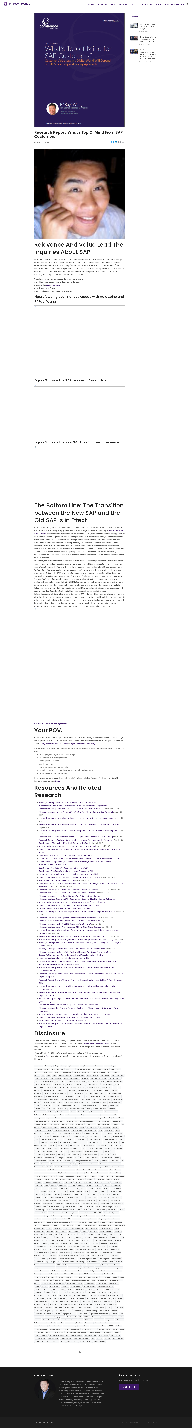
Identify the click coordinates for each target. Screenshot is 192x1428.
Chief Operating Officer (48, 1139)
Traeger (48, 1194)
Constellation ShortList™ (51, 1320)
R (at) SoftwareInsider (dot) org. (84, 744)
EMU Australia (92, 1170)
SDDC (37, 1286)
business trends (92, 1262)
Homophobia (104, 1204)
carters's (96, 1161)
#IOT (37, 1152)
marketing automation (60, 1136)
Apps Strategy (109, 1066)
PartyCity (81, 1185)
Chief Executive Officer (100, 1069)
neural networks (97, 1256)
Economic (97, 1274)
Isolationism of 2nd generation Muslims (62, 1207)
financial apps (99, 1308)
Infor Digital (82, 1222)
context (114, 1311)
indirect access (76, 1335)
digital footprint (89, 1286)
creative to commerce (61, 1130)
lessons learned (90, 1335)
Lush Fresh (71, 1179)
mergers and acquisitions (53, 1182)
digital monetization (42, 1253)
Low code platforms (49, 1256)
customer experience (92, 1115)
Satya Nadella (54, 1124)
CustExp (60, 1115)
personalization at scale (99, 1314)
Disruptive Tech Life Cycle (96, 1081)
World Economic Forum (54, 1096)
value (49, 1298)
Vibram (94, 1194)
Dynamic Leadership (112, 1289)
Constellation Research (58, 1093)
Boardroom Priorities (42, 1069)
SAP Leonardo (118, 1338)
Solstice (79, 1191)
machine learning (94, 1118)
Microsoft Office (72, 1121)
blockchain (62, 1109)
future (56, 1225)
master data (101, 1145)
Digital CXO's (105, 1075)
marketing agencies (42, 1136)
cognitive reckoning (90, 1311)
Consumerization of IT (62, 1219)
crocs (75, 1167)
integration (109, 1320)
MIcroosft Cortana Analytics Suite (68, 1240)
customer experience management (48, 1314)
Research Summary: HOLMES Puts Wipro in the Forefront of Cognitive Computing (74, 936)
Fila (111, 1170)
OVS (46, 1185)
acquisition (39, 1155)
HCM (108, 1308)
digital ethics (61, 1268)
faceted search (65, 1253)
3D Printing (94, 1243)
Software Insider (83, 1090)
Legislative (51, 1277)
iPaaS (53, 1323)
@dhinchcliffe (109, 1301)
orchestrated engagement (55, 1317)
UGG (76, 1194)
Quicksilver (53, 1188)
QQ (105, 1234)
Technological (80, 1277)
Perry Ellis (98, 1185)
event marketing (52, 1148)
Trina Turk (57, 1194)
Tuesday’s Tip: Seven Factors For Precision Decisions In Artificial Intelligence (72, 902)
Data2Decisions (93, 1265)
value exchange (58, 1289)
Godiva (38, 1173)
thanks (48, 1332)
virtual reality (116, 1259)
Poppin (38, 1188)
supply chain (50, 1216)
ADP (80, 1317)
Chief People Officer (98, 1072)
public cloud (113, 1283)
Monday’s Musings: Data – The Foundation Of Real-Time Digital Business (70, 905)
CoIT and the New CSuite (57, 1197)
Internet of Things (76, 1152)
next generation (66, 1338)
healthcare (114, 1106)
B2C (81, 1158)
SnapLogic (88, 1323)
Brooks (117, 1158)
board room (93, 1222)
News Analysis (106, 1087)
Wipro (37, 1106)
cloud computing (95, 1139)
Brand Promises (57, 1069)
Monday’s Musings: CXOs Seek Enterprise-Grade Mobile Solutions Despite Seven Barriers (77, 911)
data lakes (115, 1249)
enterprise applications (43, 1084)
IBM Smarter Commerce (99, 1173)
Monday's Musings (77, 1087)
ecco (72, 1170)
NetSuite (92, 1142)
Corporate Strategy (106, 1262)
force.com (95, 1317)
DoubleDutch (40, 1148)
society (85, 1210)
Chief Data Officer (114, 1096)
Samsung (93, 1231)
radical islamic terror (60, 1210)
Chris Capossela (62, 1112)
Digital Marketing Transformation (70, 1133)
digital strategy (55, 1078)
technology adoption (81, 1295)
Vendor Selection (59, 1298)
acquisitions (50, 1155)
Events (134, 4)
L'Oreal (86, 1176)
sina (44, 1237)
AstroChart (86, 1246)
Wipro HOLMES (117, 1148)
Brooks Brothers (41, 1161)
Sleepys (71, 1191)
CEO (73, 1069)
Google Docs (75, 1301)
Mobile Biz (57, 1228)
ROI (37, 1139)
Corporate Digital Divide (76, 1197)
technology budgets (98, 1295)
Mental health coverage (104, 1207)
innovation (80, 1292)
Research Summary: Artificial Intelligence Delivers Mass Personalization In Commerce (76, 840)
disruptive (59, 1081)
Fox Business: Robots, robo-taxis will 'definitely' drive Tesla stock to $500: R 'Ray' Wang (148, 54)
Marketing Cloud (48, 1240)
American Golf (104, 1155)
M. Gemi (81, 1179)
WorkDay (39, 1311)
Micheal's (78, 1182)
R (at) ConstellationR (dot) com (54, 744)
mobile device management (73, 1228)
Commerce (55, 1164)
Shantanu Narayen (81, 1243)
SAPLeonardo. (53, 285)
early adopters (46, 1225)
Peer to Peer (106, 1136)
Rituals (83, 1188)
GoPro (46, 1173)
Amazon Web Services (89, 1155)
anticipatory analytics (43, 1246)
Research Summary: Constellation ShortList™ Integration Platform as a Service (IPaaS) (76, 818)
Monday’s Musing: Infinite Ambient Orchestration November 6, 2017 (68, 802)
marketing (118, 1133)
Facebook (89, 1234)
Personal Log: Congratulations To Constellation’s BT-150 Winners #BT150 (70, 809)
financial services (68, 1118)
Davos (60, 1103)
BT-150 (118, 1326)
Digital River (52, 1170)
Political (60, 1277)
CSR (58, 1265)
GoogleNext (97, 1301)
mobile (49, 1228)
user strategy (40, 1298)
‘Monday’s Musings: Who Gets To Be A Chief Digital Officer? (64, 908)
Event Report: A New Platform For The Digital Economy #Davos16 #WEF (70, 874)
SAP (93, 1338)
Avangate (60, 1158)
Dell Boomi (88, 1320)
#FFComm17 (71, 1317)
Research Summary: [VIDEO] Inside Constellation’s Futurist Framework (69, 917)
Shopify (43, 1191)
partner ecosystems (104, 1292)
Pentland (90, 1185)
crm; (53, 1115)
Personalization (83, 1314)
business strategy (48, 1274)
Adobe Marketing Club (101, 1237)
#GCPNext (80, 1298)
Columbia (44, 1164)
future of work (66, 1106)
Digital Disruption (117, 1075)
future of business (67, 1225)
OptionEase (78, 1323)
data (107, 1152)
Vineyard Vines (105, 1194)
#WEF (107, 1090)
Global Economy (100, 1093)
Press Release (100, 1304)
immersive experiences (105, 1286)
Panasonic (62, 1185)
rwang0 (72, 1090)
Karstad (60, 1176)
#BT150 (110, 1326)
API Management (59, 1246)
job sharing (55, 1271)
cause (71, 1292)
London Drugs (61, 1179)
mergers (38, 1182)
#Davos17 (69, 1289)
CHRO (46, 1093)
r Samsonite (64, 1188)
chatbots (51, 1112)
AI (83, 1148)
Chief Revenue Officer (88, 1100)
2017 (55, 1292)
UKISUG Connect (85, 1341)
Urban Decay (85, 1194)
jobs (80, 1207)
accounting (69, 1139)
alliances (115, 1237)
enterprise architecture (68, 1304)
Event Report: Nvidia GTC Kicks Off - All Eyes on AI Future (148, 39)
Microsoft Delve (118, 1118)
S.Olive (106, 1188)
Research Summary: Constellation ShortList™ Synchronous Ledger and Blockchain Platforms (79, 824)
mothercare (88, 1182)
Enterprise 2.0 (54, 1304)
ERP (37, 1142)
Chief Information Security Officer (47, 1100)
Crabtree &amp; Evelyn (62, 1167)
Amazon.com (54, 1286)
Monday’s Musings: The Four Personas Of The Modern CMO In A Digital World (72, 949)
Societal (69, 1277)
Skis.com (52, 1191)
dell (80, 1320)
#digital (83, 1066)
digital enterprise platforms (59, 1335)
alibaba (49, 1234)
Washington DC (93, 1277)
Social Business (41, 1259)
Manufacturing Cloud (69, 1213)
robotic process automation (71, 1271)
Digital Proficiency (42, 1078)
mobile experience (106, 1228)
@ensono (48, 1308)
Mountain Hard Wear (102, 1182)
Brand (82, 1127)
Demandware (40, 1170)
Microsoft (107, 1118)
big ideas (118, 1145)
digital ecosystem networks (45, 1268)
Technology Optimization (86, 1201)
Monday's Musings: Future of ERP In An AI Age (147, 26)
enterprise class (118, 1298)
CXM (100, 1130)
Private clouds (102, 1283)
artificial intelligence (99, 1103)
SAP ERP (99, 1338)
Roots (99, 1188)
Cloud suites (112, 1210)
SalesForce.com (66, 1243)
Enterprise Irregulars (86, 1304)
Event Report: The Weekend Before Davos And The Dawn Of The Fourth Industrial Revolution (79, 858)
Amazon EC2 (105, 1277)
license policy (103, 1335)
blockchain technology (76, 1109)
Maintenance (115, 1335)
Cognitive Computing (94, 1148)
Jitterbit (60, 1323)
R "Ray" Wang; (61, 1090)
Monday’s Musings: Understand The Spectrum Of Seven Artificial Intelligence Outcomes (77, 899)
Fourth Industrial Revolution (74, 1103)
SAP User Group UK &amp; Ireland (47, 1341)
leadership (39, 1292)
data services (74, 1145)
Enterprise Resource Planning (114, 1139)
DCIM (67, 1280)
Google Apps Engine (42, 1301)
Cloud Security (47, 1280)
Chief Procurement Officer (69, 1100)
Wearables (39, 1262)
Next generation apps (81, 1338)
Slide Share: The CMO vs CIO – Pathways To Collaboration (64, 1020)
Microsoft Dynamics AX (88, 1213)
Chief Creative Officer (98, 1096)
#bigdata (47, 1311)
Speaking (102, 4)
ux (45, 1145)
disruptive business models (75, 1081)
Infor (74, 1222)
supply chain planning (86, 1216)
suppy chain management (106, 1216)
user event (79, 1124)
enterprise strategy (75, 1268)
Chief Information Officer (63, 1072)
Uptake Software (99, 1341)
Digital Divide (91, 1197)
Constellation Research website (96, 1044)
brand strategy (105, 1127)
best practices (107, 1332)
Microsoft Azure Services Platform (53, 1283)
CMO (48, 1075)
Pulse (48, 1210)
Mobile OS (50, 1231)
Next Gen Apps (53, 1338)
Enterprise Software (93, 1084)
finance (76, 1106)
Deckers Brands (117, 1167)
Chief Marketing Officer (81, 1072)
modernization (41, 1338)
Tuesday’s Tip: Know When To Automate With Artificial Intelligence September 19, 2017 (76, 805)
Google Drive (86, 1301)
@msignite (87, 1237)
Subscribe (129, 1387)
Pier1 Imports (115, 1185)
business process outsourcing (73, 1262)
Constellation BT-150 (89, 1329)
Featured (56, 1106)
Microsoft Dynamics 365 (103, 1240)
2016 (44, 1109)
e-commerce (63, 1170)
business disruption (100, 1109)
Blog (112, 4)
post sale (114, 1314)
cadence (65, 1286)
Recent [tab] (135, 17)
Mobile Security (61, 1231)
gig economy (101, 1268)
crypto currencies (102, 1249)
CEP (70, 1311)
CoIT (44, 1197)
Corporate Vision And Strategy (67, 1274)
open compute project (74, 1283)
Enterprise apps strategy (75, 1084)
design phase (77, 1219)
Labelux (93, 1176)
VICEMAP (71, 1298)
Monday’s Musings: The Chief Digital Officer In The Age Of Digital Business (70, 1017)
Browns (51, 1161)
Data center (59, 1280)
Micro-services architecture (68, 1256)
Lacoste (101, 1176)
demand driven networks (110, 1265)
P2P (115, 1087)
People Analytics (41, 1124)
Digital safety (116, 1197)
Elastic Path (81, 1170)
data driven (109, 1130)
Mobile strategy (74, 1231)
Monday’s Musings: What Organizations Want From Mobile (64, 958)
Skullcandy (62, 1191)
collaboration (104, 1311)
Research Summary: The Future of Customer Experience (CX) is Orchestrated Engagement (79, 830)
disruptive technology (114, 1081)
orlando (117, 1207)
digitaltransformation (98, 1078)
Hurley (81, 1173)
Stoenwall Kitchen (115, 1191)
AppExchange (49, 1158)
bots (88, 1109)
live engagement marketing (70, 1148)
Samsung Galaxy (106, 1231)
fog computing (92, 1253)
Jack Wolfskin (114, 1173)
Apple (56, 1234)
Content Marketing (55, 1326)
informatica (99, 1320)
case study (58, 1308)
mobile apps (85, 1256)
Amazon (76, 1155)
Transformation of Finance (91, 1106)
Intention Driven (107, 1084)
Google (98, 1234)
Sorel (86, 1191)
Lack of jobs (89, 1207)
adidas (60, 1155)
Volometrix (115, 1124)
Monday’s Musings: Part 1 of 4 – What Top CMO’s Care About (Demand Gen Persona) (76, 812)
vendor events (90, 1124)
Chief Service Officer (48, 1103)
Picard (106, 1185)
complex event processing (85, 1249)
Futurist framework (90, 1225)
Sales (57, 781)
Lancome (110, 1176)
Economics (79, 1093)
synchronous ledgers (69, 1320)
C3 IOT (117, 1332)
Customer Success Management (74, 1265)
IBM (87, 1173)
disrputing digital (105, 1219)
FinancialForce (65, 1142)
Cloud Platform (83, 1112)
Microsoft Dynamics (42, 1121)
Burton (59, 1161)
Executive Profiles (104, 1329)
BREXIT (38, 1197)
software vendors (65, 1295)
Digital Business (92, 1075)
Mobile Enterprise (91, 1228)
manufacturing (54, 1213)
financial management (49, 1142)
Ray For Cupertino (174, 4)
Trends (44, 1286)
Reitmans (74, 1188)
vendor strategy (103, 1124)
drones (54, 1253)
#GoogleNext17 (92, 1298)
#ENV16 (38, 1109)
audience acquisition (50, 1127)
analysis (116, 1194)
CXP (66, 1152)
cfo (87, 1096)
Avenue (69, 1158)
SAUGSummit (72, 1341)
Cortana (46, 1115)
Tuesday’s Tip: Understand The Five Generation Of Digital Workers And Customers (74, 1014)
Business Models (41, 1329)
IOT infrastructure (106, 1253)
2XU (113, 1152)
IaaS (93, 1280)
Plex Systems (113, 1213)
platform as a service (111, 1142)
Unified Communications (67, 1259)
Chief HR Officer (47, 1072)
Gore (52, 1173)
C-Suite (102, 1222)
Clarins (104, 1161)
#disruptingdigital (95, 1066)
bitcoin (38, 1320)
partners (44, 1243)
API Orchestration (73, 1246)
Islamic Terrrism (41, 1207)
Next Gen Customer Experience (46, 1201)
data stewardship (88, 1145)
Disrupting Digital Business (45, 1081)
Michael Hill (68, 1182)
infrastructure (102, 1280)
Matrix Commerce (113, 1179)
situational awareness (105, 1271)
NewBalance (116, 1182)
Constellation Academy (73, 1308)
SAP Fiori (107, 1338)
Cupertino (39, 1066)
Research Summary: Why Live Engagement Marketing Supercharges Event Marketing (76, 939)
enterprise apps (59, 1084)
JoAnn (52, 1176)
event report (46, 1106)
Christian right (102, 1201)
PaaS (99, 1142)
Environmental (40, 1277)
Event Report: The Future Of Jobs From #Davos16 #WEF (63, 868)
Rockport (91, 1188)
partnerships (54, 1243)
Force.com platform (109, 1317)
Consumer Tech (96, 1112)
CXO (70, 1093)
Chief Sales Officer (104, 1100)
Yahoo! (70, 1237)
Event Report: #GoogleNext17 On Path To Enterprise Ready (65, 843)
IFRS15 (121, 1317)
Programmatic (118, 1136)
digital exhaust (76, 1286)
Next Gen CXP (63, 1201)
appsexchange (81, 1139)
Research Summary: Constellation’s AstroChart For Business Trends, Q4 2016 (72, 889)
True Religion (67, 1194)
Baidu (81, 1234)
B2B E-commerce (60, 1311)
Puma (45, 1188)
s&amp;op (39, 1216)
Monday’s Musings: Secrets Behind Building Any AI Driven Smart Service (69, 877)
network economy (93, 1087)
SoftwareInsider (96, 1090)
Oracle (121, 1210)
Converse (103, 1164)
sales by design (89, 1271)
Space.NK (94, 1191)
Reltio (110, 1145)
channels (77, 1311)
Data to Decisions (65, 1075)
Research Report (94, 1332)
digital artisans (79, 1075)
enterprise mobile (105, 1225)
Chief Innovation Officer (71, 1329)
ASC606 (86, 1317)
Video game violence (97, 1210)
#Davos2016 (68, 1096)
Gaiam (117, 1170)
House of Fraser (70, 1173)
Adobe (68, 1155)
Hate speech (59, 1204)
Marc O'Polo (100, 1179)
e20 (45, 1304)
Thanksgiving (58, 1332)
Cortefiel (49, 1167)
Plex (105, 1213)
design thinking (90, 1219)
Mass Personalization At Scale (58, 1087)
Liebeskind (39, 1179)
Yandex (78, 1237)
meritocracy (91, 1292)
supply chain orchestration (66, 1216)
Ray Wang (48, 1066)
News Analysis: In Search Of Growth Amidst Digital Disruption (65, 855)
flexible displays (78, 1253)
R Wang (63, 1066)
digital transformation (71, 1078)
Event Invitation (41, 1326)
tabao (51, 1237)
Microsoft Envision (58, 1121)
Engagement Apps (69, 1314)
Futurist (78, 1225)
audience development (69, 1127)
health (105, 1106)
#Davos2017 (80, 1289)
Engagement (107, 1133)
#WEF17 (90, 1289)
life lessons (39, 1332)
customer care (77, 1130)
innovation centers (42, 1271)
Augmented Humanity (68, 1234)
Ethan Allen (103, 1170)
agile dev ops (50, 1262)
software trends (50, 1295)
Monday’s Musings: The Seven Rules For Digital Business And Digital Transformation (75, 952)
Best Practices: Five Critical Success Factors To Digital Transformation (69, 921)
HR (113, 1308)
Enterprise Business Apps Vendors (58, 1222)
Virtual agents (104, 1259)
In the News (146, 4)
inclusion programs (115, 1268)
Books (91, 4)
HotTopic (60, 1173)
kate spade (70, 1176)
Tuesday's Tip (60, 1237)
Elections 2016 (109, 1274)
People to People (48, 1090)
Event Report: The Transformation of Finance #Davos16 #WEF (66, 871)
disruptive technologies (92, 1133)
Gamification (88, 1268)
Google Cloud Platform (60, 1301)
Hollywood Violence (72, 1204)
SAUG (63, 1341)
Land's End (120, 1176)
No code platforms (112, 1256)
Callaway (67, 1161)
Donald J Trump (86, 1274)
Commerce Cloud (67, 1164)
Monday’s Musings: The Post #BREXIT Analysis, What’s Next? (65, 924)
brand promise (92, 1127)
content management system (87, 1164)
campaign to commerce (82, 1161)
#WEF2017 (98, 1289)
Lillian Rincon (81, 1118)
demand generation (98, 1326)
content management (43, 1130)
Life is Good (49, 1179)
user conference (67, 1124)
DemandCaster (41, 1213)
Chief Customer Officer (49, 1152)
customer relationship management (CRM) (95, 1167)
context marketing (70, 1326)
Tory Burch (39, 1194)
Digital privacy (104, 1197)
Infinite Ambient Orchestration (76, 1332)
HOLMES (107, 1148)
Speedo (103, 1191)
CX (61, 1152)
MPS (100, 1213)
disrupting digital (114, 1078)
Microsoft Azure (87, 1240)
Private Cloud (89, 1283)
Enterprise (87, 1308)
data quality (62, 1145)
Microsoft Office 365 (87, 1121)
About (159, 4)
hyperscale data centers (80, 1280)
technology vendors (114, 1295)
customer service (90, 1130)
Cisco (115, 1277)
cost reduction (105, 1298)
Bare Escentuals (106, 1158)
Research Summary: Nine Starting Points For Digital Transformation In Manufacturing (76, 837)
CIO (43, 1075)
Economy (89, 1093)
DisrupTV (122, 4)
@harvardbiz (73, 1066)
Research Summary (79, 1142)
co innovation (47, 1219)
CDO (67, 1069)
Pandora (72, 1185)
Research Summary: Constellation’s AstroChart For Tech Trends (67, 893)
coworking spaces (47, 1265)
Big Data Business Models (93, 1152)
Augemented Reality (99, 1246)
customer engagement (74, 1115)
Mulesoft (69, 1323)
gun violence (47, 1204)
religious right (75, 1210)
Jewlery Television (42, 1176)
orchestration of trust (43, 1289)
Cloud (73, 1112)
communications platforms (63, 1249)
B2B (76, 1158)
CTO (54, 1075)
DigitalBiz (85, 1078)
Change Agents (55, 1329)
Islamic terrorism (117, 1204)
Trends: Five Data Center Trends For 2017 (57, 880)
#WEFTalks (79, 1096)
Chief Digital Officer (83, 1069)
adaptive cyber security (109, 1243)
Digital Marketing (50, 1133)
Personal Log (40, 1210)
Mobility (84, 1231)
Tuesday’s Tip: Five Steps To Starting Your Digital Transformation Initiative (71, 955)
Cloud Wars (114, 1161)
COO (60, 1139)
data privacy (83, 1326)
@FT (87, 1103)
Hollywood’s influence (89, 1204)
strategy (48, 1292)
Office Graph (117, 1121)
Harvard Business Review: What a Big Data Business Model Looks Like (68, 1005)
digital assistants (53, 1118)
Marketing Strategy (93, 1136)
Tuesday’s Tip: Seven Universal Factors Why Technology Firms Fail (67, 846)
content (115, 1127)
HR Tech (120, 1308)
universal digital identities (88, 1259)
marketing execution (78, 1136)
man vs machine (114, 1103)
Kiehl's (79, 1176)
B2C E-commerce (92, 1158)
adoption (63, 1292)
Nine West (39, 1185)
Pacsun (53, 1185)
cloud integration (41, 1335)
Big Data (52, 1109)
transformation (118, 1329)
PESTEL (73, 1201)
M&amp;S (90, 1179)
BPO (59, 1262)
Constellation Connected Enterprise (107, 1323)
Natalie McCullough (103, 1121)
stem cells (52, 1259)
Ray (56, 1066)
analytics (52, 1145)
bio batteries (47, 1249)
